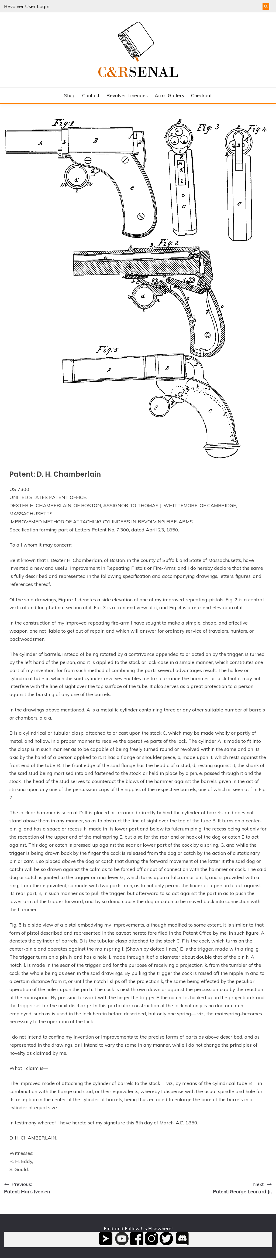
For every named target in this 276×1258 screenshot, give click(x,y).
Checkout (201, 95)
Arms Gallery (169, 95)
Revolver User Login (26, 6)
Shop (69, 95)
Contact (90, 95)
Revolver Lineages (127, 95)
